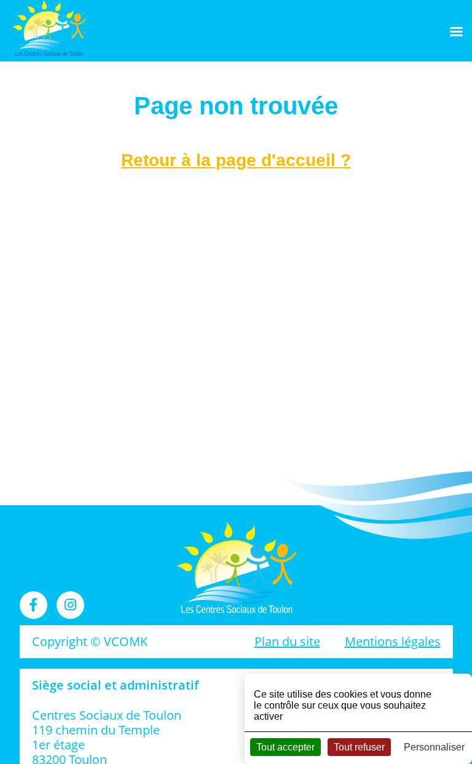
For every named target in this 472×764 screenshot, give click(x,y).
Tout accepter (285, 747)
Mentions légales (393, 641)
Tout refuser (359, 747)
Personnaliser (434, 747)
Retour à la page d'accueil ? (236, 160)
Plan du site (287, 641)
